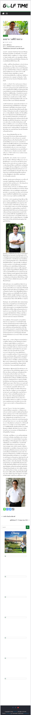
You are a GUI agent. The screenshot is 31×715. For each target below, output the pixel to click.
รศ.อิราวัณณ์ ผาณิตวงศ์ (9, 516)
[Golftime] (3, 13)
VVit (11, 42)
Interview (5, 35)
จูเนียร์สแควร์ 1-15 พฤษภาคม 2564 (19, 520)
